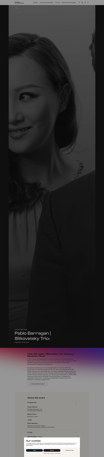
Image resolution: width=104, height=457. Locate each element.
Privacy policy (57, 453)
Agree (34, 450)
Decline (52, 450)
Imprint (52, 453)
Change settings (69, 450)
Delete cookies (46, 453)
